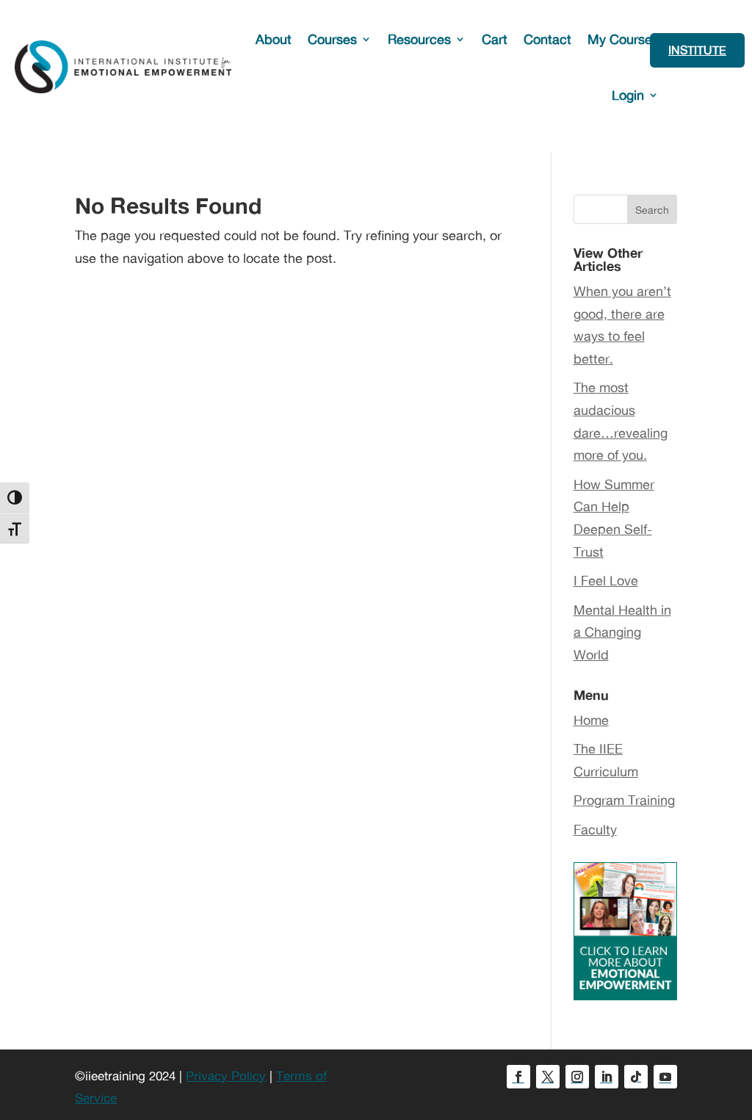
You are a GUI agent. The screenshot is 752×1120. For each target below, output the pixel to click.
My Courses (623, 39)
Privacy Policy (226, 1075)
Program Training (624, 800)
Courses (332, 39)
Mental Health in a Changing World (622, 631)
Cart (494, 39)
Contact (547, 39)
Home (591, 720)
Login (628, 95)
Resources (419, 39)
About (274, 39)
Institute (697, 50)
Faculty (595, 829)
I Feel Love (606, 580)
